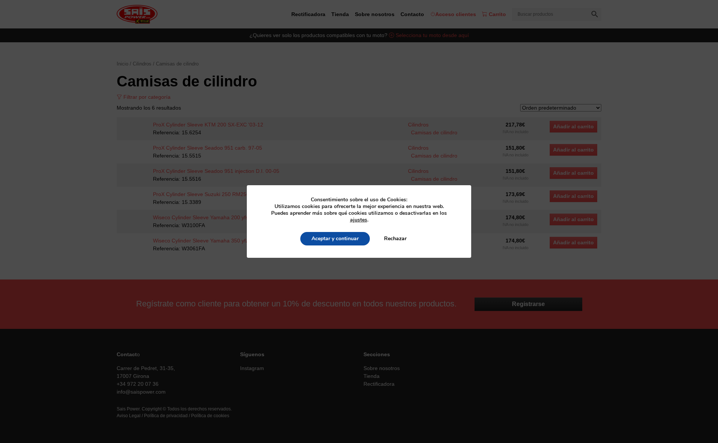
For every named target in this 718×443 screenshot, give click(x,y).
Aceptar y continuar (335, 238)
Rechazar (395, 238)
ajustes (358, 220)
